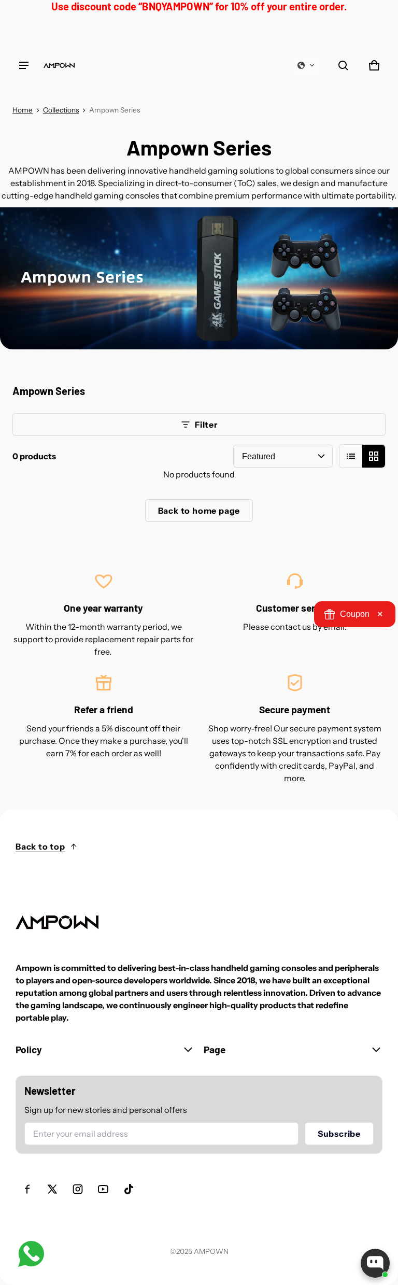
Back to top (40, 846)
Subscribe (339, 1133)
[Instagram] (77, 1189)
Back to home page (199, 510)
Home (22, 110)
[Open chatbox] (375, 1263)
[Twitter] (52, 1189)
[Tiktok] (128, 1189)
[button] (306, 65)
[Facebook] (27, 1189)
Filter (206, 424)
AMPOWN (211, 1251)
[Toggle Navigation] (23, 65)
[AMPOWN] (59, 65)
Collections (61, 110)
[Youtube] (103, 1189)
